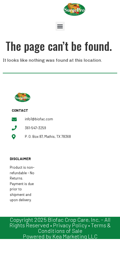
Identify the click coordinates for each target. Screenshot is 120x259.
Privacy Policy (70, 225)
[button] (60, 26)
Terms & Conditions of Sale (74, 228)
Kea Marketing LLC (74, 236)
